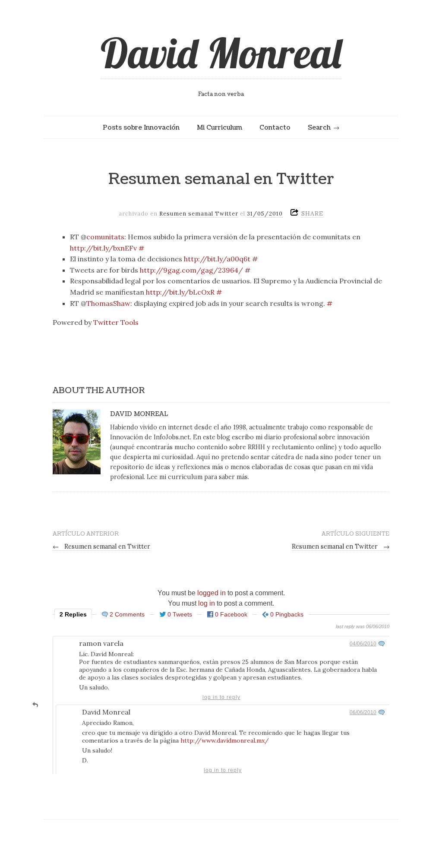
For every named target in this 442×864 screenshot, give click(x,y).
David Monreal (221, 53)
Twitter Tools (116, 322)
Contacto (274, 127)
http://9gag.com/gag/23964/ (191, 270)
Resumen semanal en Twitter (101, 546)
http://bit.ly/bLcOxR (180, 292)
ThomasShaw (108, 303)
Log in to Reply (221, 697)
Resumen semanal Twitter (198, 213)
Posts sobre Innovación (141, 127)
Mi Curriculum (219, 127)
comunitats (105, 236)
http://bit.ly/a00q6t (217, 258)
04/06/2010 (363, 644)
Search (319, 127)
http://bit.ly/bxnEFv (103, 248)
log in (206, 603)
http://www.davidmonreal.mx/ (224, 740)
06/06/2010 (363, 712)
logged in (211, 593)
